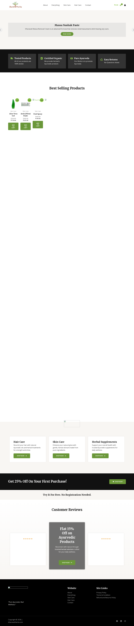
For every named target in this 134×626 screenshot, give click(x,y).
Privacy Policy (101, 593)
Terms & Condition (103, 595)
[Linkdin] (121, 621)
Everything (56, 5)
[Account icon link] (125, 5)
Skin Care (66, 5)
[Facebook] (117, 621)
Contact (88, 5)
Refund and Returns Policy (106, 598)
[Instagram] (125, 621)
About (45, 5)
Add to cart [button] (13, 126)
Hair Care (77, 5)
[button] (117, 481)
